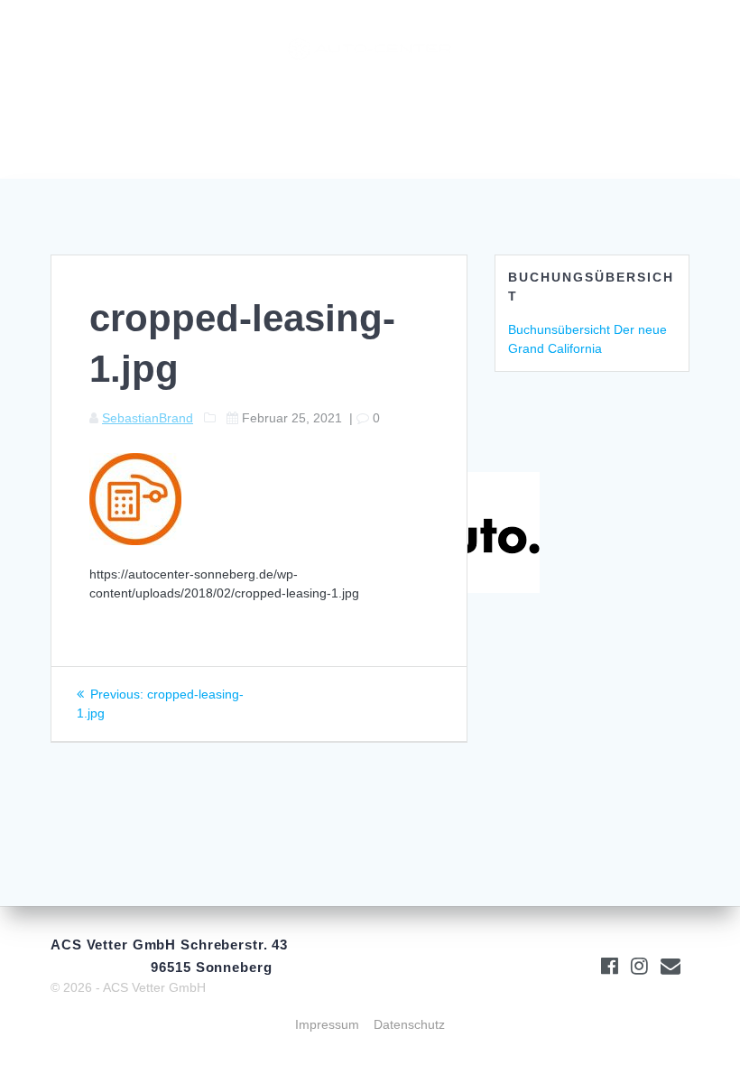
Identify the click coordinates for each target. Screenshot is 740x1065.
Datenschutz (409, 1024)
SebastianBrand (147, 418)
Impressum (327, 1024)
